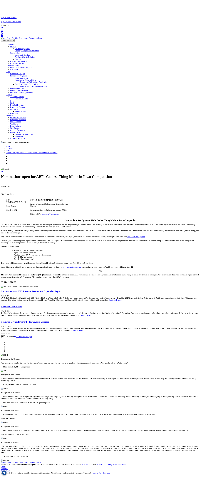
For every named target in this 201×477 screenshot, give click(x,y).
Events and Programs (18, 107)
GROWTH (14, 70)
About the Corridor (17, 97)
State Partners (15, 128)
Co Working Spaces (22, 49)
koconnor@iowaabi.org (50, 214)
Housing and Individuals (24, 134)
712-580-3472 (102, 465)
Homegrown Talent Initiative (25, 80)
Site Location (15, 53)
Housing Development (18, 61)
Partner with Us (20, 111)
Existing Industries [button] (12, 65)
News (12, 101)
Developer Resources (18, 118)
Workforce (14, 124)
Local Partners (15, 126)
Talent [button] (8, 72)
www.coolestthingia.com (136, 237)
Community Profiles (22, 55)
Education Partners (17, 88)
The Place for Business (11, 306)
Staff (12, 103)
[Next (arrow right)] (4, 335)
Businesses (19, 136)
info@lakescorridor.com (117, 465)
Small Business (15, 122)
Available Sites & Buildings (25, 57)
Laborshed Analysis (17, 74)
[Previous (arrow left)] (2, 335)
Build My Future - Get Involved (26, 84)
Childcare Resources (17, 138)
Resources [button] (9, 115)
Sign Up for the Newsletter (11, 22)
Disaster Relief (15, 132)
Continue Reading (115, 300)
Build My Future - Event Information (33, 86)
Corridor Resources (17, 130)
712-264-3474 (87, 465)
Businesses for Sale (17, 63)
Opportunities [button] (11, 44)
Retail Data (14, 113)
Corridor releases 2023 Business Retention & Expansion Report (31, 291)
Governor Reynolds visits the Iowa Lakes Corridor (25, 322)
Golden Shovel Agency (101, 473)
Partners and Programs (18, 76)
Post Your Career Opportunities (21, 93)
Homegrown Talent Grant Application (33, 82)
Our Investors (15, 109)
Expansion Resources (18, 120)
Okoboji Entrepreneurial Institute (27, 51)
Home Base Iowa (21, 78)
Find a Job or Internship (19, 90)
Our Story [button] (9, 95)
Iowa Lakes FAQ (21, 99)
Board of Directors (17, 105)
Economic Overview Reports (21, 67)
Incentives (18, 59)
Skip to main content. (9, 18)
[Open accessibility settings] (4, 473)
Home (3, 467)
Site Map (4, 469)
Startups (13, 47)
